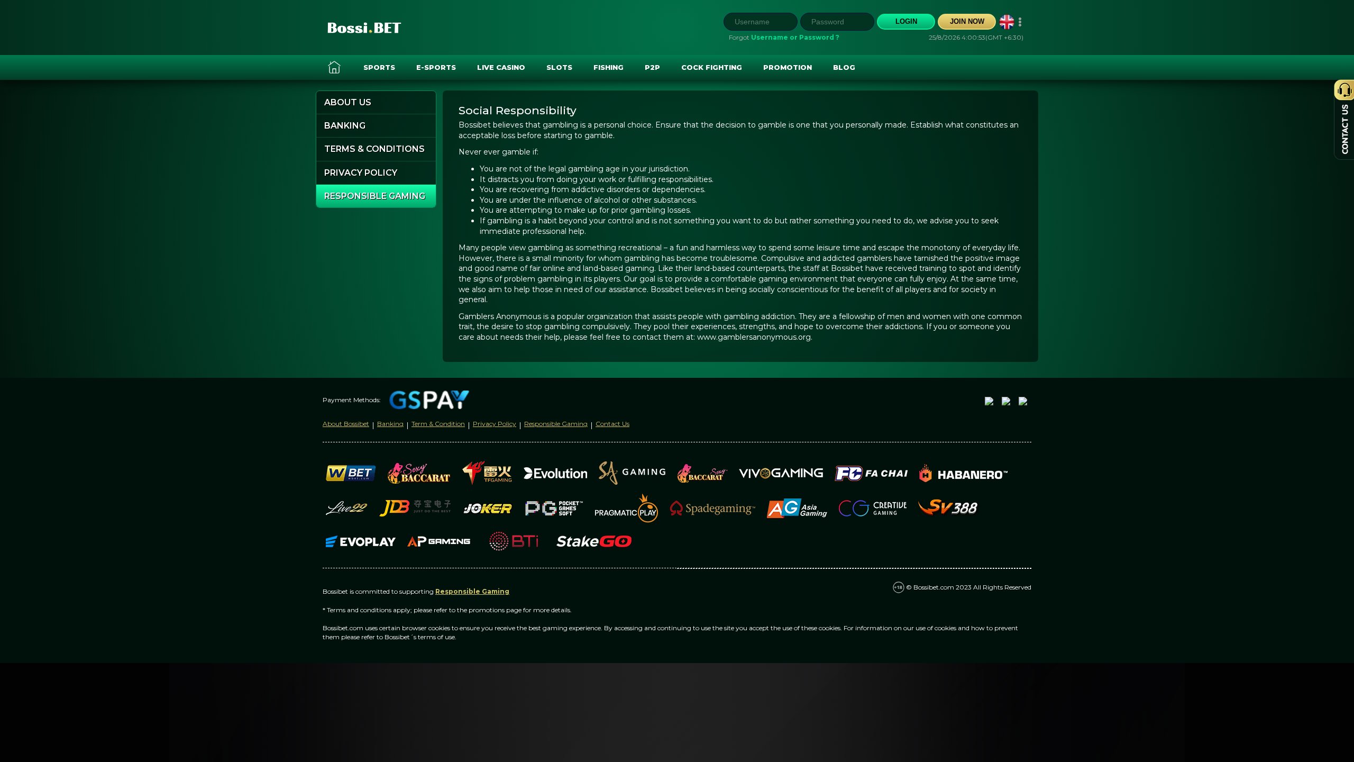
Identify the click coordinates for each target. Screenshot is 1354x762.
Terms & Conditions (374, 149)
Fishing (608, 67)
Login (906, 21)
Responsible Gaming (374, 196)
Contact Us (612, 424)
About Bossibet (346, 424)
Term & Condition (438, 424)
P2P (652, 67)
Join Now (967, 21)
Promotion (787, 67)
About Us (347, 102)
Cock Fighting (711, 67)
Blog (844, 67)
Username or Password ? (795, 37)
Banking (344, 126)
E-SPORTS (436, 67)
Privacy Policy (360, 173)
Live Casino (501, 67)
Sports (379, 67)
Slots (559, 67)
